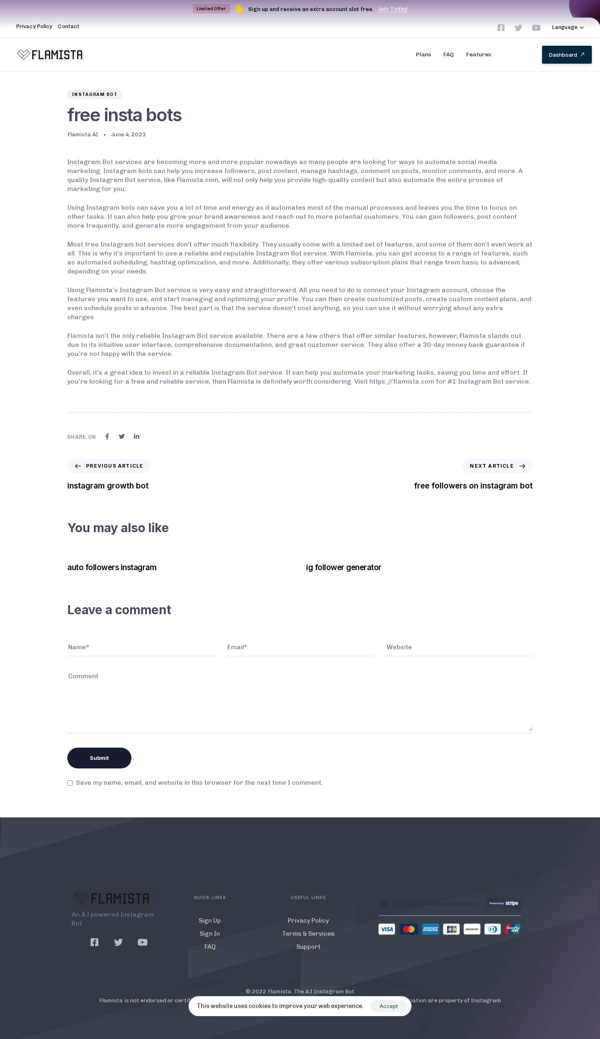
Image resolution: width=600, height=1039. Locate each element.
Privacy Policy (34, 26)
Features (478, 54)
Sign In (210, 933)
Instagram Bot (95, 94)
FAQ (448, 54)
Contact (69, 26)
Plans (423, 54)
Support (308, 946)
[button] (568, 27)
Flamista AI (82, 134)
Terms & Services (308, 933)
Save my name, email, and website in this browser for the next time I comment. (199, 782)
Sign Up (210, 920)
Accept (389, 1006)
